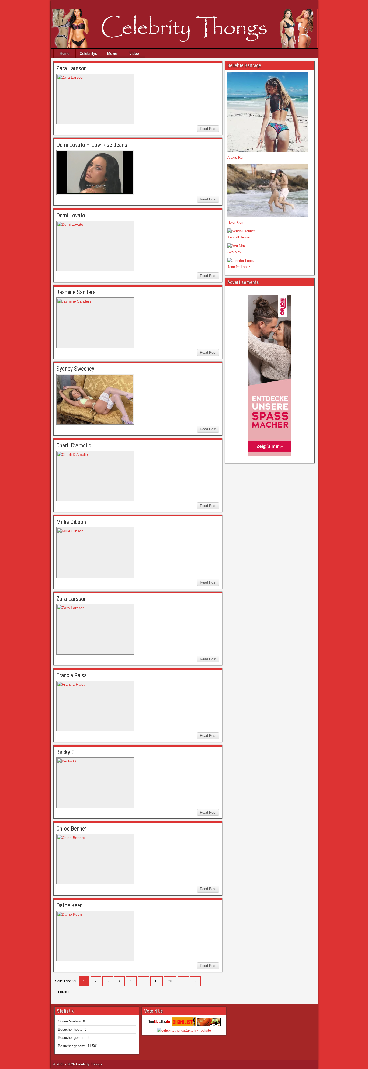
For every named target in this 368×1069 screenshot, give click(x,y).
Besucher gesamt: (73, 1046)
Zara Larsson (71, 68)
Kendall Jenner (239, 237)
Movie (112, 53)
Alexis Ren (235, 157)
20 (170, 981)
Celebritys (88, 53)
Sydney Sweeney (75, 368)
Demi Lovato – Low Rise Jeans (91, 144)
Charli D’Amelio (73, 445)
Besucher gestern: (73, 1038)
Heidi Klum (235, 222)
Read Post (208, 129)
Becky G (65, 752)
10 (156, 981)
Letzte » (64, 992)
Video (134, 53)
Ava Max (234, 252)
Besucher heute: (71, 1030)
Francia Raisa (71, 675)
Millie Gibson (71, 522)
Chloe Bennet (71, 828)
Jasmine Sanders (76, 292)
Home (65, 53)
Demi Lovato (70, 215)
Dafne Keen (69, 905)
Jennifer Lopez (238, 267)
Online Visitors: (70, 1021)
